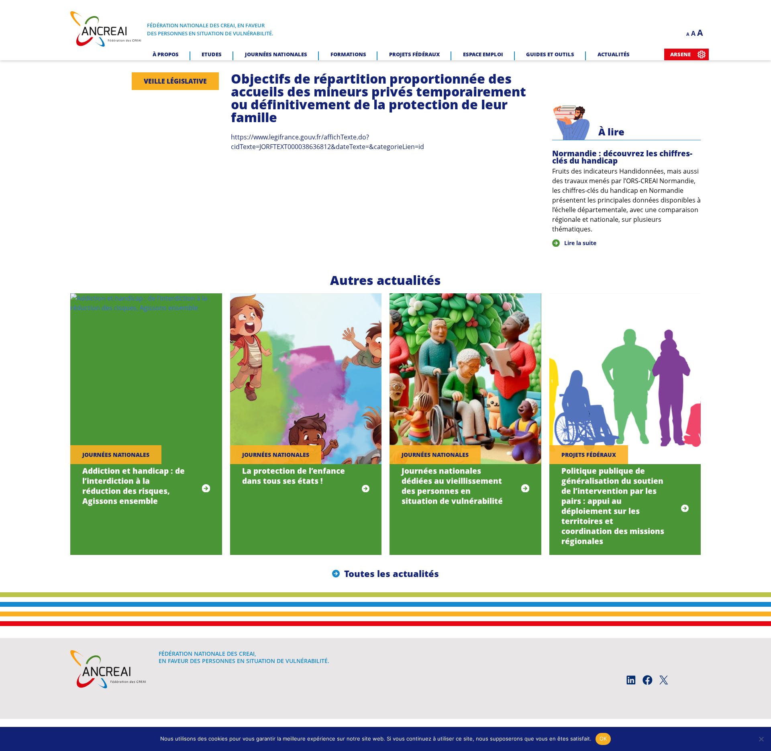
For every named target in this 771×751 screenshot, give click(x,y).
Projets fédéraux (588, 454)
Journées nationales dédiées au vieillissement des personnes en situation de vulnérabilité (452, 485)
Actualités (614, 54)
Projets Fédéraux (414, 54)
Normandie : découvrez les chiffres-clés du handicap (622, 157)
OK (603, 738)
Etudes (212, 54)
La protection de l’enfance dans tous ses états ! (293, 475)
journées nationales (115, 454)
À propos (166, 54)
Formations (348, 54)
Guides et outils (550, 54)
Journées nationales (276, 54)
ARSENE (680, 54)
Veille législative (175, 81)
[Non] (761, 739)
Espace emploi (483, 54)
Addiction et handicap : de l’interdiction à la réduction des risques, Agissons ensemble (133, 485)
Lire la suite (580, 243)
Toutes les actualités (391, 573)
